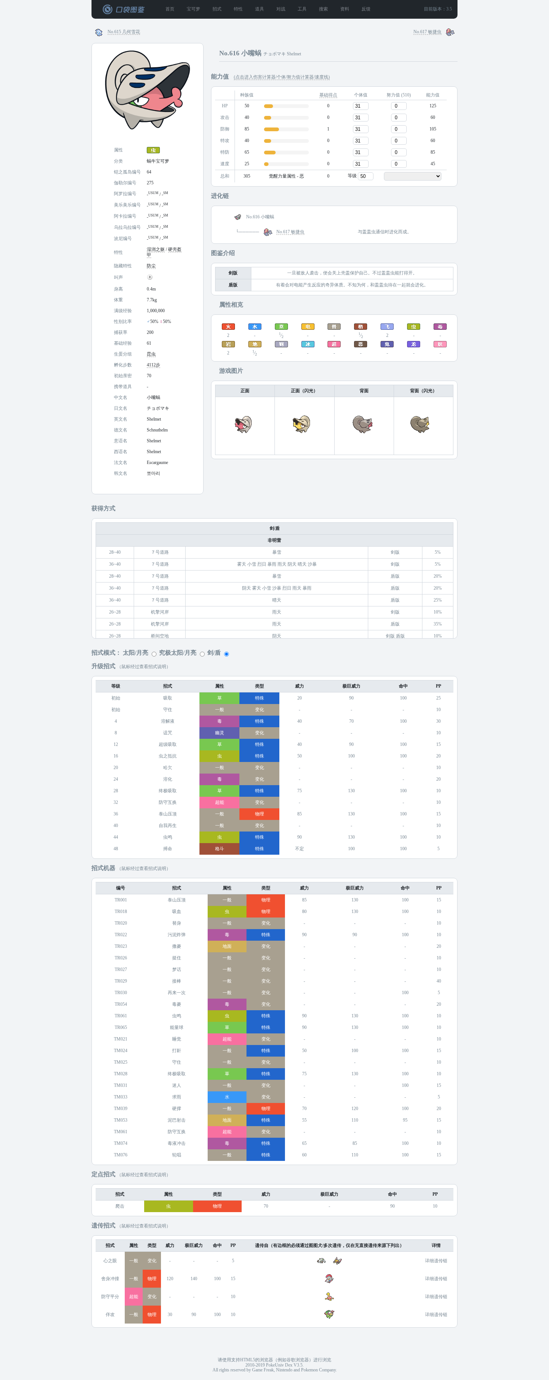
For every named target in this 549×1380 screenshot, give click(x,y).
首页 (169, 9)
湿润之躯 (156, 249)
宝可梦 (193, 9)
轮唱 (176, 1155)
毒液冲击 (177, 1143)
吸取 (167, 698)
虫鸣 (167, 837)
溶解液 (167, 721)
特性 (238, 9)
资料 (344, 9)
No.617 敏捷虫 (427, 32)
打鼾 (176, 1050)
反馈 (366, 9)
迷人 (176, 1085)
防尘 (151, 266)
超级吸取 (168, 744)
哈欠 (167, 767)
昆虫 (151, 354)
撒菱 (176, 946)
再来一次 (177, 992)
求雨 (176, 1097)
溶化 (167, 779)
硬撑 (176, 1108)
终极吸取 (168, 791)
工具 (302, 9)
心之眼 (110, 1260)
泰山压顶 (168, 814)
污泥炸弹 (177, 934)
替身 (176, 923)
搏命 (167, 848)
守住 (167, 709)
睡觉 (176, 1039)
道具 (259, 9)
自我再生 (168, 825)
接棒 (176, 981)
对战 (280, 9)
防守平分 (110, 1296)
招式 (217, 9)
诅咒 (167, 733)
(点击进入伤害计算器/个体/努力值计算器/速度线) (282, 77)
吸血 (176, 911)
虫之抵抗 (168, 756)
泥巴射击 (177, 1120)
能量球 (176, 1027)
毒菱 (176, 1004)
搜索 (323, 9)
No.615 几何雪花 (124, 32)
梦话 (176, 969)
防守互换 (168, 802)
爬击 (119, 1206)
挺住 (176, 958)
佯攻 (110, 1314)
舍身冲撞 (110, 1278)
